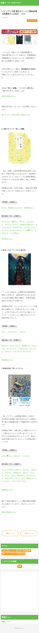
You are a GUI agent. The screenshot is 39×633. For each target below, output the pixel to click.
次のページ (29, 533)
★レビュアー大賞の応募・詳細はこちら (16, 114)
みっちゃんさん (15, 230)
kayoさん (16, 456)
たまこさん (17, 351)
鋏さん (25, 472)
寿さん (22, 221)
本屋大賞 (22, 553)
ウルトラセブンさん (18, 481)
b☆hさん (26, 469)
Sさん (4, 332)
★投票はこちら (7, 239)
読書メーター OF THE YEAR (10, 553)
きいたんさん (12, 332)
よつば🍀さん (28, 230)
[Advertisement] (19, 592)
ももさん (5, 230)
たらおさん (26, 456)
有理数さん (26, 345)
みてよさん (6, 221)
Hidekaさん (17, 472)
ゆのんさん (27, 351)
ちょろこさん (11, 348)
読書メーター (6, 621)
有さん (4, 207)
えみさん (22, 332)
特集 (29, 550)
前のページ (10, 533)
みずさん (8, 472)
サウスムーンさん (11, 224)
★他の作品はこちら (9, 96)
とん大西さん (15, 233)
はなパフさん (15, 345)
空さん (13, 475)
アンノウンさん (29, 227)
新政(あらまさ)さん (15, 207)
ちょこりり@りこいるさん (11, 469)
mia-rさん (5, 345)
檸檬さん (30, 478)
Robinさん (21, 475)
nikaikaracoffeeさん (27, 224)
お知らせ (4, 550)
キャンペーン (32, 20)
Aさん (7, 475)
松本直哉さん (29, 207)
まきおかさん (23, 348)
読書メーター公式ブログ (11, 3)
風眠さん (14, 221)
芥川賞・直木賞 (22, 550)
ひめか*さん (17, 227)
